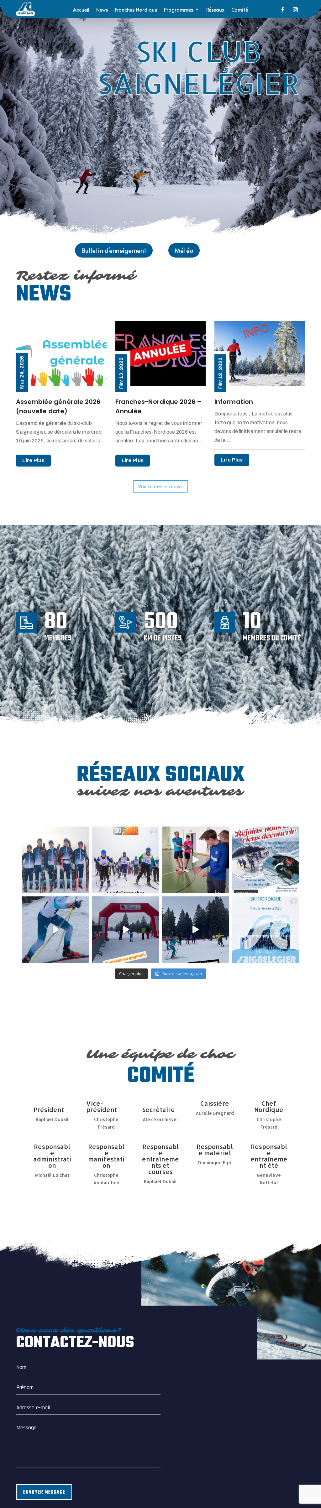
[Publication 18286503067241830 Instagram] (265, 860)
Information (233, 401)
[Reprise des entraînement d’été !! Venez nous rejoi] (195, 860)
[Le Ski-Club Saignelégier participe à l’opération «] (55, 860)
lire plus (33, 460)
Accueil (81, 10)
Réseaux (215, 10)
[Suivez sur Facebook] (283, 10)
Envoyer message (44, 1492)
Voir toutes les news (160, 486)
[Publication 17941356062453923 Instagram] (195, 929)
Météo (184, 250)
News (102, 10)
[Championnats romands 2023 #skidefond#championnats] (55, 929)
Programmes (178, 10)
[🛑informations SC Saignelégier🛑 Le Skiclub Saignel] (125, 860)
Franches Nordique (136, 10)
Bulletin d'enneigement (113, 250)
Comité (239, 10)
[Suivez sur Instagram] (295, 10)
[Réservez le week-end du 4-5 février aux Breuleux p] (265, 929)
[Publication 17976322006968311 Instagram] (125, 929)
